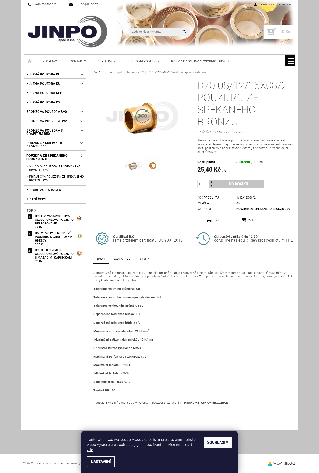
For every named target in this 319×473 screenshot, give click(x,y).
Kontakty (78, 61)
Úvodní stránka (30, 61)
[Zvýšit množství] (211, 182)
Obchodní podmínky (144, 61)
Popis (101, 259)
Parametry (121, 259)
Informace (50, 61)
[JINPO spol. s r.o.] (67, 31)
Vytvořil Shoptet (284, 463)
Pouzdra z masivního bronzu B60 (45, 144)
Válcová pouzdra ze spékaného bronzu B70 (55, 168)
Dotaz (252, 220)
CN (238, 203)
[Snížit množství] (211, 186)
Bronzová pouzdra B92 (46, 121)
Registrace (287, 4)
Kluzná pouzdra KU (43, 83)
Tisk (216, 220)
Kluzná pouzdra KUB (44, 93)
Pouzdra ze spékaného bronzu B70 (47, 157)
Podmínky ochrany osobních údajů (200, 61)
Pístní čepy (36, 199)
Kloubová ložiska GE (44, 190)
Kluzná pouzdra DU (43, 74)
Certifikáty (107, 61)
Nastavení (101, 461)
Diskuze (145, 259)
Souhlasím (218, 442)
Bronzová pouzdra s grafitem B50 (44, 131)
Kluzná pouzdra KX (43, 102)
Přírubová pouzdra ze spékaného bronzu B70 (56, 178)
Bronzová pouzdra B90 (46, 112)
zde (90, 450)
